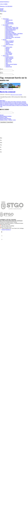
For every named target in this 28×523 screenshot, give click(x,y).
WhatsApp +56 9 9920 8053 (6, 6)
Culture (4, 45)
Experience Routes (9, 23)
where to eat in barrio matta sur (9, 105)
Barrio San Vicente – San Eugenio (12, 37)
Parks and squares (9, 22)
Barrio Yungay (8, 38)
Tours (6, 63)
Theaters (7, 50)
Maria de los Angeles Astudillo (16, 94)
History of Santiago (9, 40)
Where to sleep (8, 59)
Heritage (4, 39)
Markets (7, 21)
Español (1, 8)
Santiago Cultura (3, 117)
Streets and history (9, 44)
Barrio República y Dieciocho (11, 34)
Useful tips (7, 65)
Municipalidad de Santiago (5, 116)
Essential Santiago (9, 56)
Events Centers (8, 54)
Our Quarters (5, 24)
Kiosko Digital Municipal (5, 118)
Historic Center (8, 26)
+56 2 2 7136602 (3, 4)
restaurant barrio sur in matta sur (11, 102)
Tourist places (6, 18)
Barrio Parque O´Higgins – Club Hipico (14, 33)
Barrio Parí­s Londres (9, 32)
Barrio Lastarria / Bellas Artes (11, 28)
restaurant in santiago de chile (10, 104)
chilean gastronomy (17, 101)
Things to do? (6, 55)
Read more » (3, 100)
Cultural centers (8, 47)
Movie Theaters (8, 53)
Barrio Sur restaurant (7, 92)
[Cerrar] (1, 232)
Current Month (10, 122)
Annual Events (8, 66)
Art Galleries (8, 51)
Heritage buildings (9, 42)
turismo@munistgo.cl (4, 1)
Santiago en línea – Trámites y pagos (8, 119)
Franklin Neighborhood (10, 29)
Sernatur (2, 115)
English (1, 9)
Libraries (7, 49)
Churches (7, 43)
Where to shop (8, 61)
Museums (7, 48)
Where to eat (8, 60)
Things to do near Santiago (11, 64)
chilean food (10, 101)
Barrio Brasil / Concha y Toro (11, 27)
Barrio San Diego (9, 36)
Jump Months (3, 122)
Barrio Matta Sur (9, 31)
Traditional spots (9, 20)
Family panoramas (9, 58)
